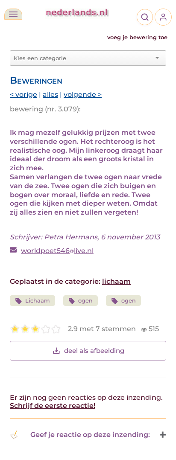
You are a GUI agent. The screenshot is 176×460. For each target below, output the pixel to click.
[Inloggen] (163, 17)
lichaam (116, 281)
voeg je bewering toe (137, 37)
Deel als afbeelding (94, 350)
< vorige (23, 94)
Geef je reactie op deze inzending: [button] (90, 435)
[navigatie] (13, 14)
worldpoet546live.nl (57, 251)
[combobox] (83, 58)
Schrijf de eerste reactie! (52, 406)
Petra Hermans (70, 237)
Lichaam (37, 300)
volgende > (83, 94)
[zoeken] (145, 17)
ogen (85, 300)
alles (50, 94)
